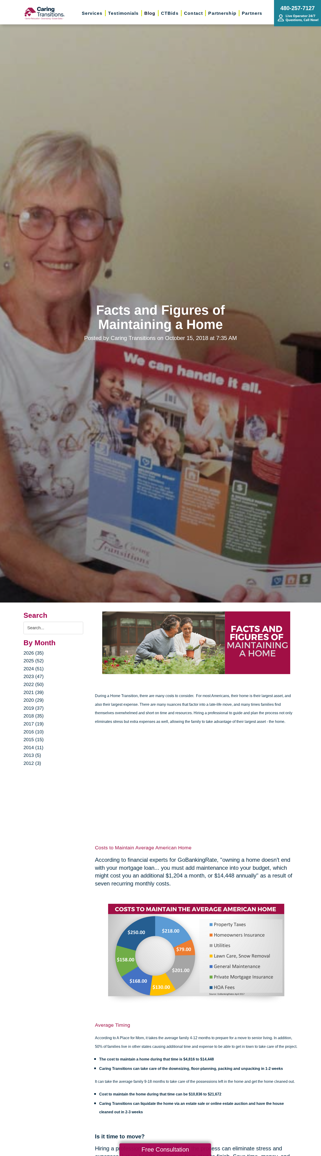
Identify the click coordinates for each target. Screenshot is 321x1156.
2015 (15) (33, 739)
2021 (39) (33, 692)
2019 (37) (33, 708)
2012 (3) (32, 763)
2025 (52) (33, 660)
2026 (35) (33, 653)
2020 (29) (33, 700)
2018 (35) (33, 715)
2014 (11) (33, 747)
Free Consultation (165, 1149)
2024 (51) (33, 668)
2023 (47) (33, 676)
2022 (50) (33, 684)
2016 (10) (33, 731)
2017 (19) (33, 723)
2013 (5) (32, 755)
